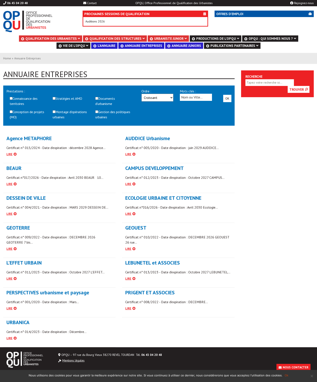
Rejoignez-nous (304, 3)
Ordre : (146, 91)
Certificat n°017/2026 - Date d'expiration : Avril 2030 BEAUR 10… (54, 177)
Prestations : (15, 91)
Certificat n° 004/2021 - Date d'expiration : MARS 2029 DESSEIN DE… (57, 207)
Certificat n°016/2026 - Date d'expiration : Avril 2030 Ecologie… (171, 207)
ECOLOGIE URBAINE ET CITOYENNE (163, 198)
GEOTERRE (18, 227)
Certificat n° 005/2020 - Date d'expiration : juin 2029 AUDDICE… (172, 148)
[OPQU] (36, 21)
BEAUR (14, 168)
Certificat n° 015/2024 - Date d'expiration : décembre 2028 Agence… (55, 148)
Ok (227, 98)
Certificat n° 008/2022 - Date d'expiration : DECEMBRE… (166, 302)
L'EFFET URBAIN (24, 262)
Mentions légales (73, 360)
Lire (9, 154)
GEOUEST (135, 227)
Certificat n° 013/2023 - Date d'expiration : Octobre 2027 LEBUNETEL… (177, 272)
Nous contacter (295, 367)
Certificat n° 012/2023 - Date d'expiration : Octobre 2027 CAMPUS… (174, 177)
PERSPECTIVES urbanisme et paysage (47, 292)
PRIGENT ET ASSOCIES (150, 292)
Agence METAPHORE (29, 138)
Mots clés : (188, 91)
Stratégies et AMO (68, 98)
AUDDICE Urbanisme (147, 138)
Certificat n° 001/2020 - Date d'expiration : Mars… (42, 302)
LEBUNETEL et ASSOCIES (152, 262)
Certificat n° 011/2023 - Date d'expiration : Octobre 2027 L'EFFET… (55, 272)
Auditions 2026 (95, 21)
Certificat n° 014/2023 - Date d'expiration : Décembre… (46, 332)
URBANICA (18, 322)
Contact (92, 3)
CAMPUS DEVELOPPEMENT (154, 168)
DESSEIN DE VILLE (26, 198)
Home (7, 58)
